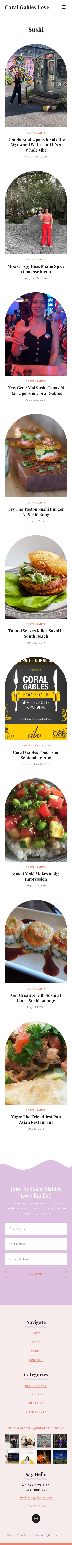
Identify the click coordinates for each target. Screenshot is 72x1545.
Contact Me (35, 1506)
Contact (36, 1359)
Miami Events (36, 1412)
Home (36, 1333)
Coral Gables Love (27, 7)
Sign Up (36, 1273)
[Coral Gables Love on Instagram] (36, 1518)
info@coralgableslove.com (36, 1497)
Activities (36, 1394)
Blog (36, 1342)
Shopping (36, 1403)
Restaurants (36, 1385)
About (36, 1351)
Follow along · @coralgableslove (35, 1428)
